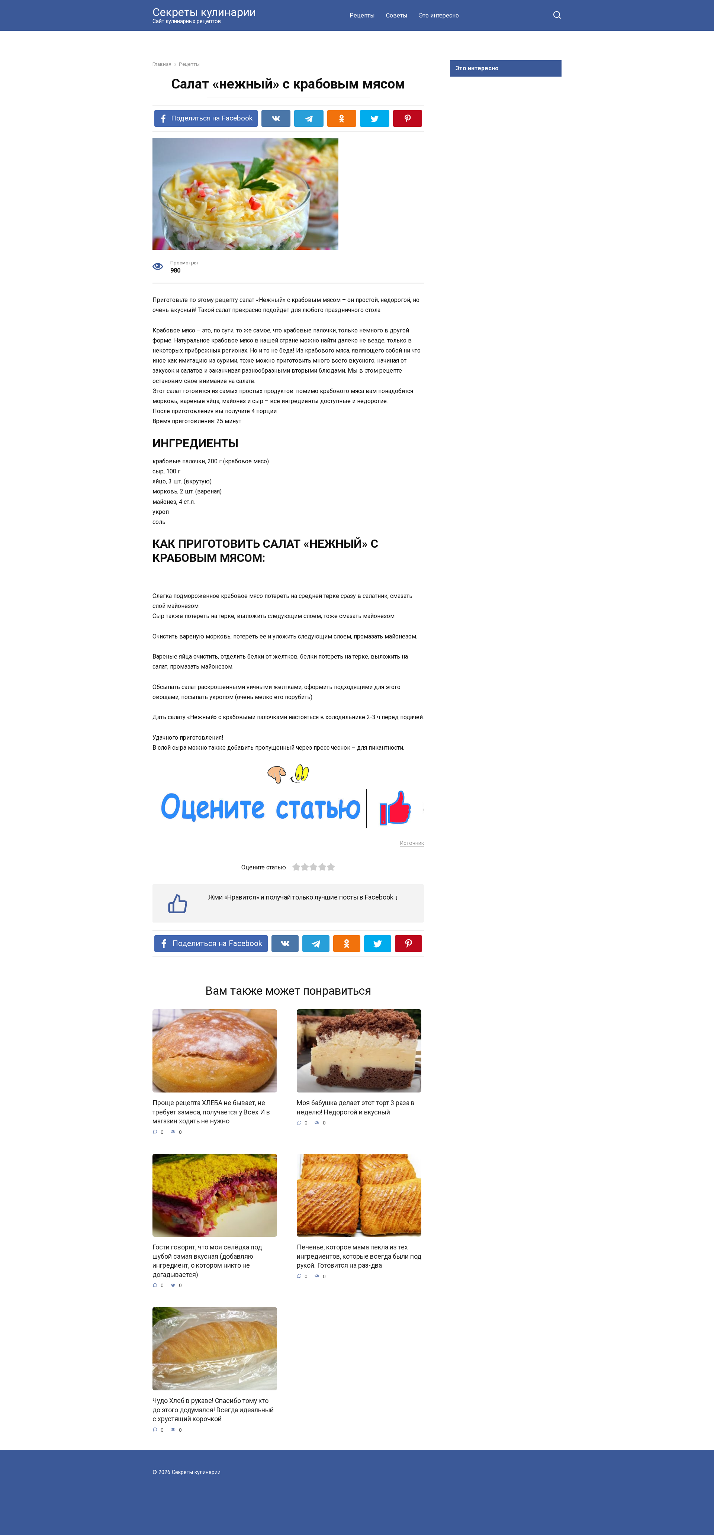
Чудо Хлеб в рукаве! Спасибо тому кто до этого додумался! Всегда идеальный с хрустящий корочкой (213, 1410)
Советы (397, 15)
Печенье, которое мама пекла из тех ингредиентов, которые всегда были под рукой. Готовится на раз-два (359, 1256)
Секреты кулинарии (204, 12)
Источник (412, 843)
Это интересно (439, 15)
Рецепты (362, 15)
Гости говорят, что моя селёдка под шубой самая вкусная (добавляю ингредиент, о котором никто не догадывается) (207, 1260)
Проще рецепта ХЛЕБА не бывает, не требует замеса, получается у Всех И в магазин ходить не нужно (211, 1112)
